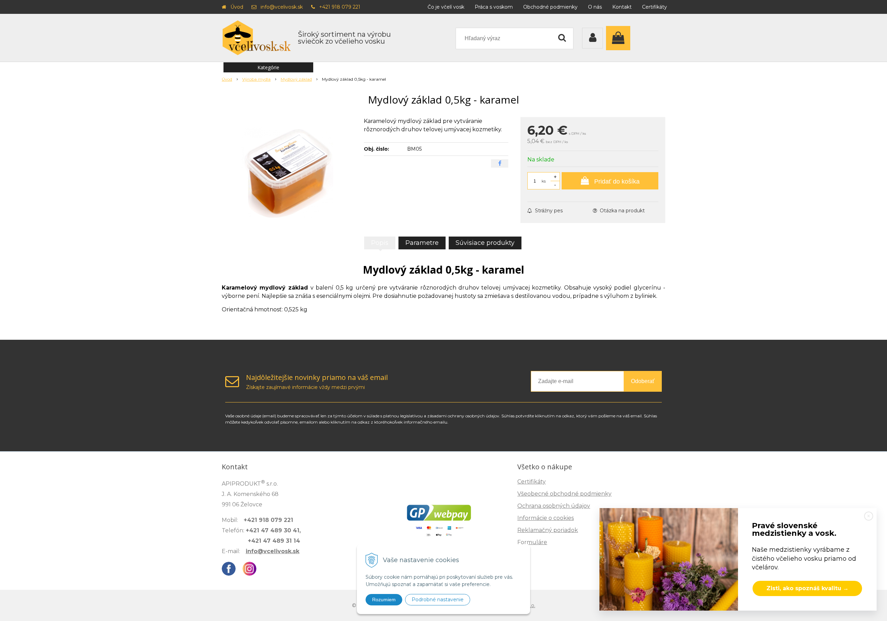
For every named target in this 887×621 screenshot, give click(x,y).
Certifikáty (654, 7)
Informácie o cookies (545, 518)
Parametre (422, 243)
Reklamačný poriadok (547, 530)
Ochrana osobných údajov (553, 506)
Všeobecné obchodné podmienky (564, 493)
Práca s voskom (494, 7)
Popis (379, 243)
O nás (595, 7)
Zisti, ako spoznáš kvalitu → (807, 588)
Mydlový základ (296, 79)
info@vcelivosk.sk (282, 7)
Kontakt (622, 7)
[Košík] (620, 38)
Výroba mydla (256, 79)
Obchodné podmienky (550, 7)
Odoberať (643, 381)
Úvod (236, 7)
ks (544, 181)
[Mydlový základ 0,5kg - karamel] (288, 169)
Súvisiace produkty (485, 243)
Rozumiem (384, 599)
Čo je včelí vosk (446, 7)
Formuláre (532, 542)
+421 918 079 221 (339, 7)
